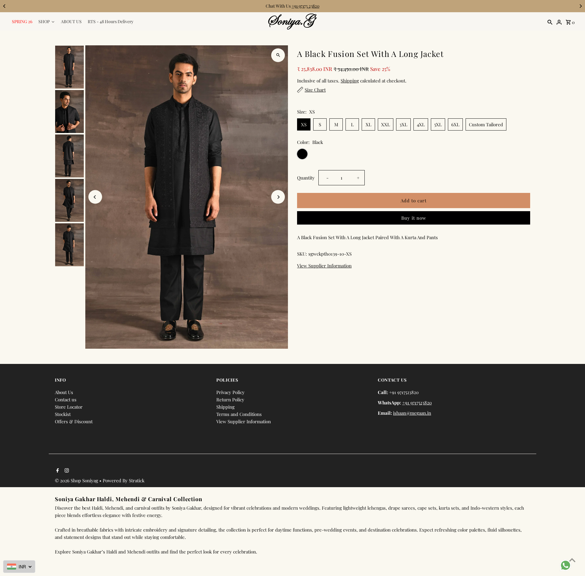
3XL (403, 124)
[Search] (550, 21)
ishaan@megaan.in (412, 413)
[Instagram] (66, 471)
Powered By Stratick (123, 480)
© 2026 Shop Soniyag (77, 480)
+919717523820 (417, 403)
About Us (64, 392)
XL (368, 124)
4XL (421, 124)
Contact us (65, 399)
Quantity (306, 178)
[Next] (580, 6)
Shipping (350, 81)
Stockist (63, 414)
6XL (455, 124)
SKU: (302, 254)
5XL (438, 124)
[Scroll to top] (572, 560)
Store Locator (69, 407)
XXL (385, 124)
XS (304, 124)
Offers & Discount (74, 421)
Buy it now (413, 218)
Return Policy (230, 399)
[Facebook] (57, 471)
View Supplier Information (324, 266)
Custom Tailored (486, 124)
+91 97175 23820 (305, 6)
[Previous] (4, 6)
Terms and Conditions (239, 414)
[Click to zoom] (278, 55)
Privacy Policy (230, 392)
